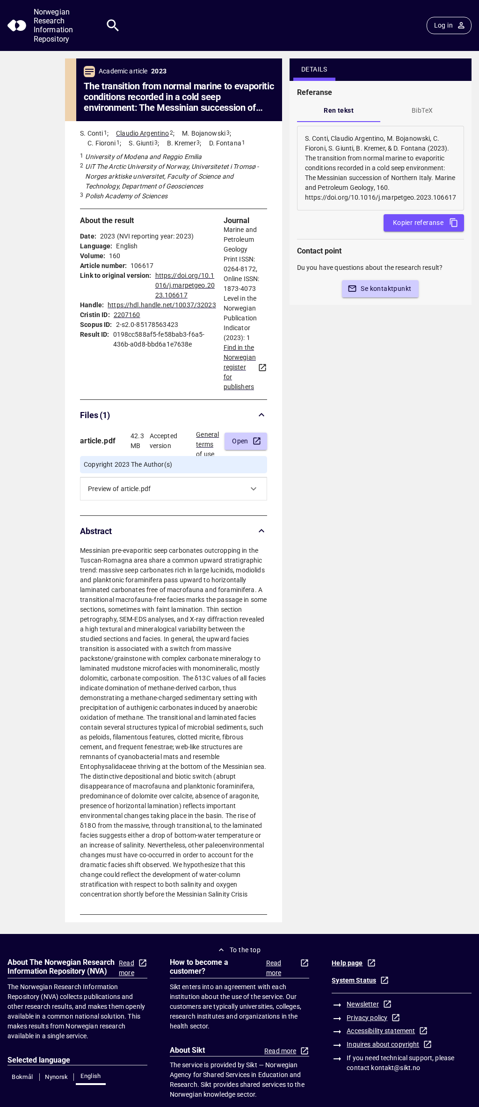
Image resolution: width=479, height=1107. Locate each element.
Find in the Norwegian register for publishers (240, 367)
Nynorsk (56, 1076)
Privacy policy (367, 1017)
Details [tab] (314, 69)
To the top (245, 950)
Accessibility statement (381, 1031)
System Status (354, 980)
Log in (443, 25)
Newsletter (362, 1004)
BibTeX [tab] (422, 110)
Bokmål (22, 1076)
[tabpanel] (380, 168)
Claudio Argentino (142, 133)
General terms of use (207, 441)
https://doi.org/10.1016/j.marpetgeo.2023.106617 (185, 285)
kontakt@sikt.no (395, 1067)
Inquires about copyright (383, 1044)
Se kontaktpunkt (386, 288)
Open (240, 441)
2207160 (127, 314)
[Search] (113, 25)
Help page (347, 963)
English (90, 1075)
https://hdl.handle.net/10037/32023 (162, 305)
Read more (126, 968)
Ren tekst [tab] (339, 110)
